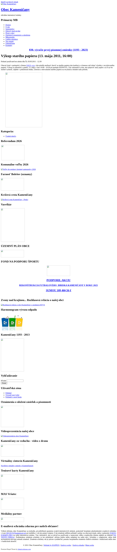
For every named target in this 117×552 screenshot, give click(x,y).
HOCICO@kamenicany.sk (16, 533)
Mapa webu (89, 545)
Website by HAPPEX (51, 545)
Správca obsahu (78, 545)
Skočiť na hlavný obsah (9, 2)
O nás (7, 27)
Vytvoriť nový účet (12, 395)
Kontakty (8, 45)
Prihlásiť (8, 393)
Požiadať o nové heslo (13, 397)
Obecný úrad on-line (12, 31)
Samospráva (9, 29)
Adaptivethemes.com (24, 549)
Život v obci (9, 33)
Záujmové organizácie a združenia (17, 35)
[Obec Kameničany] (8, 4)
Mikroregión (10, 37)
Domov (8, 25)
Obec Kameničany (15, 9)
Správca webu (66, 545)
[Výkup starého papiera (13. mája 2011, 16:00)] (23, 127)
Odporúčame (10, 43)
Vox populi (9, 41)
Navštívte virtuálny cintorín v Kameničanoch (17, 466)
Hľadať (4, 381)
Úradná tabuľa (10, 136)
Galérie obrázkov (11, 39)
